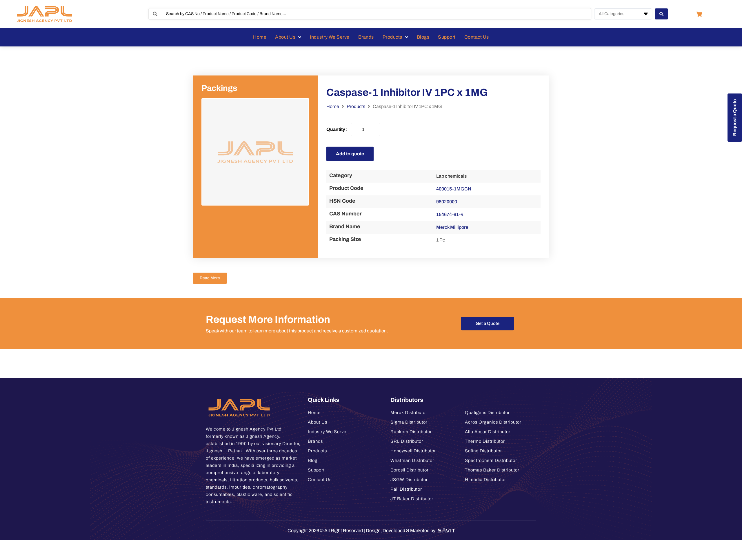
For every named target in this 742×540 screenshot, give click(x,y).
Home (332, 106)
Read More (210, 278)
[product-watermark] (255, 152)
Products (356, 106)
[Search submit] (661, 13)
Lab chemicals (451, 176)
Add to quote (350, 153)
